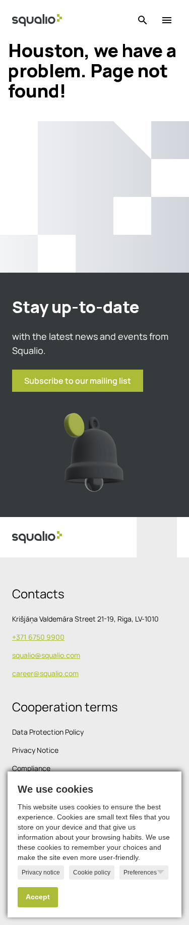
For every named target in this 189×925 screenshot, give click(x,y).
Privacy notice (41, 872)
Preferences (140, 872)
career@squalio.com (45, 673)
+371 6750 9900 (38, 637)
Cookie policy (91, 872)
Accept (38, 897)
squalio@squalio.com (46, 655)
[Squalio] (37, 20)
